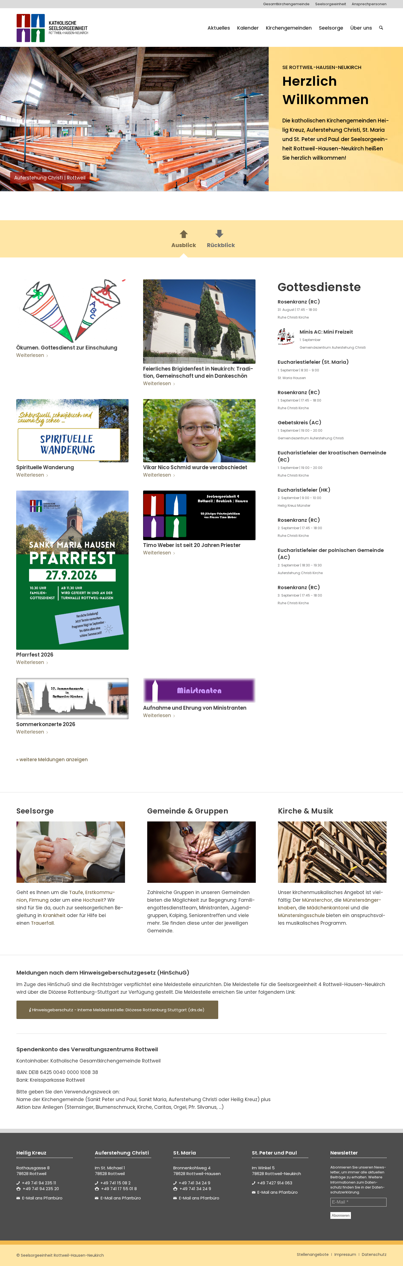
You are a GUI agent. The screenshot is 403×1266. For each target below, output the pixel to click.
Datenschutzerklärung (357, 1190)
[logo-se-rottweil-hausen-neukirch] (53, 28)
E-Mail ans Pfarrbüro (42, 1198)
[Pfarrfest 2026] (72, 570)
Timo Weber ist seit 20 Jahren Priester (192, 545)
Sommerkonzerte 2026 (45, 724)
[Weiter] (256, 116)
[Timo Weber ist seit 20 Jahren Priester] (199, 515)
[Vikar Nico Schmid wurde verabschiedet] (199, 430)
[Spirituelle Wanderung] (72, 430)
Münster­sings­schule (301, 915)
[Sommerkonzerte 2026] (72, 698)
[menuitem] (286, 4)
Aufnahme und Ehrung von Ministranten (194, 708)
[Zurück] (12, 116)
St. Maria (373, 130)
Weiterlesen (30, 355)
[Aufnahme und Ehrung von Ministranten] (199, 690)
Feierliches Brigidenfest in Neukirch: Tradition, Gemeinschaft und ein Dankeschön (198, 372)
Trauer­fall (42, 923)
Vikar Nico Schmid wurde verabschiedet (195, 467)
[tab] (184, 240)
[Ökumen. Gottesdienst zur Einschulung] (72, 311)
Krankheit (54, 915)
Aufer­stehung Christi (333, 130)
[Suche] (381, 28)
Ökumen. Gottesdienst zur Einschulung (66, 347)
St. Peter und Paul (316, 139)
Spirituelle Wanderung (45, 467)
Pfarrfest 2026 (34, 654)
